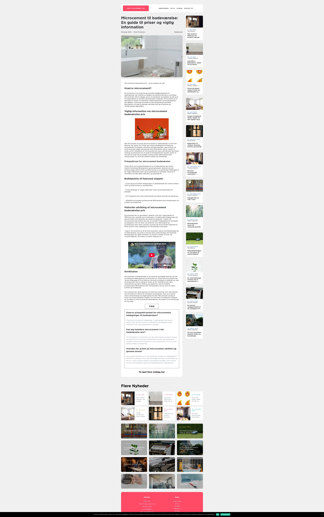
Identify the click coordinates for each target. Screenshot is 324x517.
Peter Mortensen (139, 32)
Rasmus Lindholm (192, 85)
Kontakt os (188, 8)
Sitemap (177, 511)
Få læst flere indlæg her (152, 372)
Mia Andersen (191, 31)
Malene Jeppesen (192, 113)
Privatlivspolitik (225, 514)
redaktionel (178, 32)
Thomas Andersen (192, 58)
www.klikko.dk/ (148, 512)
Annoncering (164, 8)
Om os (172, 8)
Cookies (179, 8)
